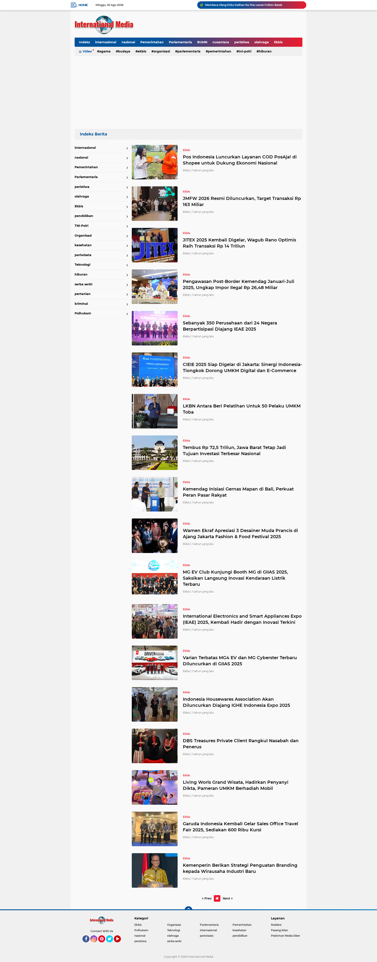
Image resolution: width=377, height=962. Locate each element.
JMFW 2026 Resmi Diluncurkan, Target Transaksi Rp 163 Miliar (242, 201)
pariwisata (83, 255)
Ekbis (278, 42)
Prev (208, 898)
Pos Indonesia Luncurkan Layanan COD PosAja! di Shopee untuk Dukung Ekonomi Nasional (240, 160)
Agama (105, 51)
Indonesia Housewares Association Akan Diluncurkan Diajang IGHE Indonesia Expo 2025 (236, 702)
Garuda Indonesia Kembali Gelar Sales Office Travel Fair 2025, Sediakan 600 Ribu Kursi (240, 826)
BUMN (202, 42)
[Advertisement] (188, 90)
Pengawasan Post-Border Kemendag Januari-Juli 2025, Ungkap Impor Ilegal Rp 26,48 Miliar (238, 284)
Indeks (84, 42)
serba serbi (83, 284)
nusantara (220, 42)
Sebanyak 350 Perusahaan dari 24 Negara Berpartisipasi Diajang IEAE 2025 (230, 326)
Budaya (124, 51)
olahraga (261, 42)
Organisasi (162, 51)
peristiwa (241, 42)
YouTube (120, 944)
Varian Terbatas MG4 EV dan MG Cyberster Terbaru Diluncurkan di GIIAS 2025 (240, 660)
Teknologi (82, 265)
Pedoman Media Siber (285, 935)
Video (87, 51)
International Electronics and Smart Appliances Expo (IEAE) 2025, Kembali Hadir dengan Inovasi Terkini (242, 619)
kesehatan (83, 245)
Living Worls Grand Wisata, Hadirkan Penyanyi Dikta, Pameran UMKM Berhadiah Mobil (235, 785)
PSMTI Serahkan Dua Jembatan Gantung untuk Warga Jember (246, 5)
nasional (128, 42)
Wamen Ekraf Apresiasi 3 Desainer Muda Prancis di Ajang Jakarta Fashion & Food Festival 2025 (240, 533)
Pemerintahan (152, 42)
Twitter (111, 944)
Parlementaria (180, 42)
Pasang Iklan (279, 930)
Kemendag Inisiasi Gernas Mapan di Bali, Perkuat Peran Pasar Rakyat (238, 492)
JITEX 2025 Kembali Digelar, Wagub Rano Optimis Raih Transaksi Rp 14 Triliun (239, 243)
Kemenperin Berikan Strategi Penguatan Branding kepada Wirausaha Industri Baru (240, 868)
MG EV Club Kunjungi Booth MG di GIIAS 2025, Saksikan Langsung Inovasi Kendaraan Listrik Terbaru (235, 578)
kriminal (81, 304)
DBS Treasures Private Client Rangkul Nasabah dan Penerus (241, 743)
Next (227, 898)
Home (83, 5)
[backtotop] (188, 910)
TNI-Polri (245, 51)
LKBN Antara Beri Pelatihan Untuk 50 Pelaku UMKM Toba (242, 409)
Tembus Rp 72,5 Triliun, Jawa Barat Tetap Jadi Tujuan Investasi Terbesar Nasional (234, 450)
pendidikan (84, 216)
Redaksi (276, 924)
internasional (105, 42)
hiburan (265, 51)
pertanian (83, 294)
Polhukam (83, 313)
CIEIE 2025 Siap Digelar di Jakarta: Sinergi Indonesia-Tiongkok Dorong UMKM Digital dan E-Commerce (242, 367)
